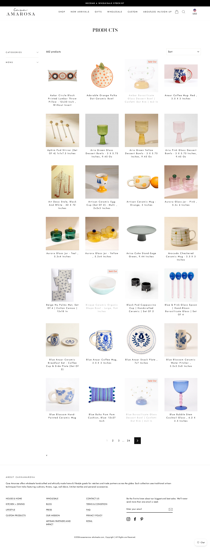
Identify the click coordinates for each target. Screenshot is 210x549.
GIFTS (98, 11)
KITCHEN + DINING (15, 504)
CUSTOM (133, 11)
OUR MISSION (53, 515)
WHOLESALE (114, 11)
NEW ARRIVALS (80, 11)
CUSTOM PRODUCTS (16, 515)
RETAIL (89, 521)
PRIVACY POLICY (94, 515)
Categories (14, 52)
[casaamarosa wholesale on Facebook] (135, 519)
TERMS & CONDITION (96, 504)
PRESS (49, 509)
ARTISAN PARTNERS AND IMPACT (58, 523)
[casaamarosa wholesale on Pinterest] (142, 519)
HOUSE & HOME (14, 498)
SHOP (62, 11)
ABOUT (147, 11)
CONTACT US (92, 498)
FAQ (88, 509)
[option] (105, 3)
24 (128, 440)
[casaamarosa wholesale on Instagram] (128, 519)
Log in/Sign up (161, 11)
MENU (9, 62)
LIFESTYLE (10, 509)
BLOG (49, 504)
